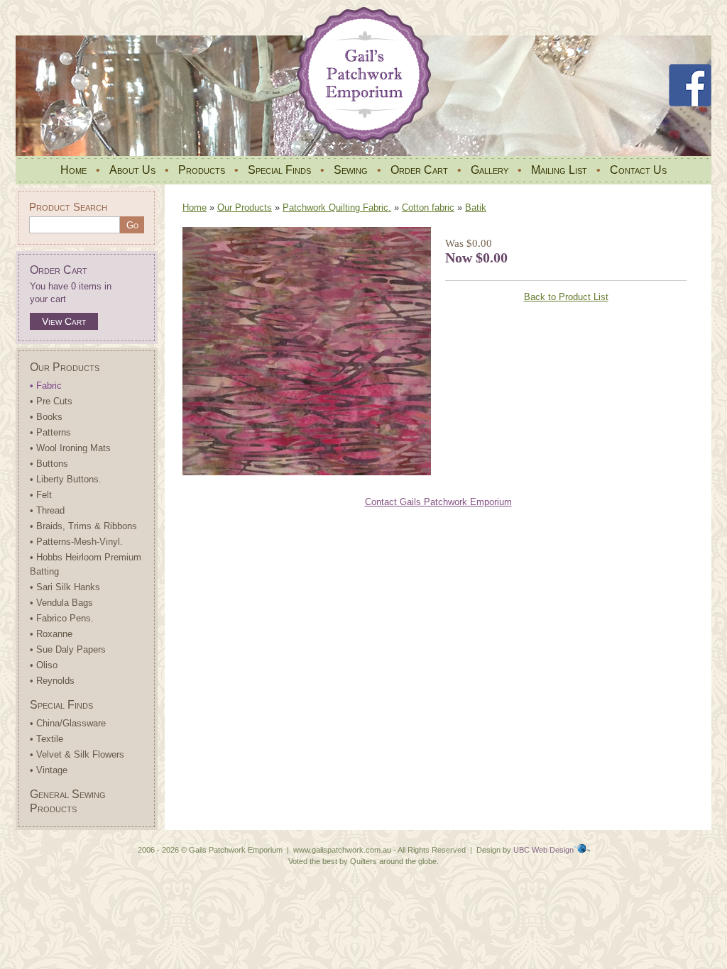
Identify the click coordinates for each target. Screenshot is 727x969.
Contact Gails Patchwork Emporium (438, 502)
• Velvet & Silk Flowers (77, 754)
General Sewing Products (68, 801)
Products (201, 170)
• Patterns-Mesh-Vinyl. (76, 541)
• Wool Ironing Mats (70, 448)
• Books (46, 416)
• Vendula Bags (61, 602)
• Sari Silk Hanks (65, 587)
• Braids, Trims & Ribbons (83, 526)
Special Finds (279, 170)
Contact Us (638, 170)
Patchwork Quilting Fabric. (337, 207)
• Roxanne (51, 634)
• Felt (41, 494)
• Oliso (44, 665)
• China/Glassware (68, 723)
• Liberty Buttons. (66, 479)
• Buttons (49, 463)
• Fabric (46, 385)
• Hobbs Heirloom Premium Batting (85, 564)
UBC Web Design (543, 850)
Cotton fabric (428, 207)
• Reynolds (52, 680)
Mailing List (559, 170)
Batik (475, 207)
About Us (132, 170)
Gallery (489, 170)
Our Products (64, 367)
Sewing (351, 170)
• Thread (47, 510)
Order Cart (419, 170)
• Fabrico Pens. (62, 618)
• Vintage (48, 770)
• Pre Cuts (51, 401)
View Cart (64, 321)
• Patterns (50, 432)
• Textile (46, 738)
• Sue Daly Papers (68, 649)
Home (73, 170)
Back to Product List (566, 297)
